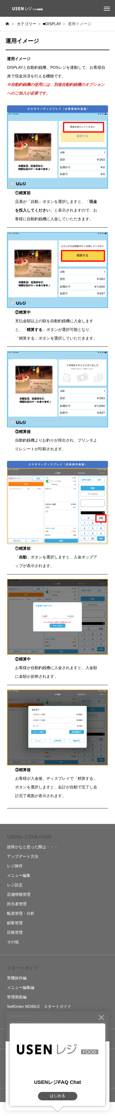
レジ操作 (15, 866)
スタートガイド (22, 968)
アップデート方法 (22, 856)
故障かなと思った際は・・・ (32, 847)
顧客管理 (15, 923)
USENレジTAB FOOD (29, 837)
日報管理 (15, 932)
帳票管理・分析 (20, 913)
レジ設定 (15, 885)
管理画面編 (17, 997)
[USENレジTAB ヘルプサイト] (26, 8)
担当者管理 (17, 904)
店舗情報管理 (18, 894)
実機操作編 (17, 978)
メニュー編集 (18, 875)
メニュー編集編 (20, 987)
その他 (13, 942)
